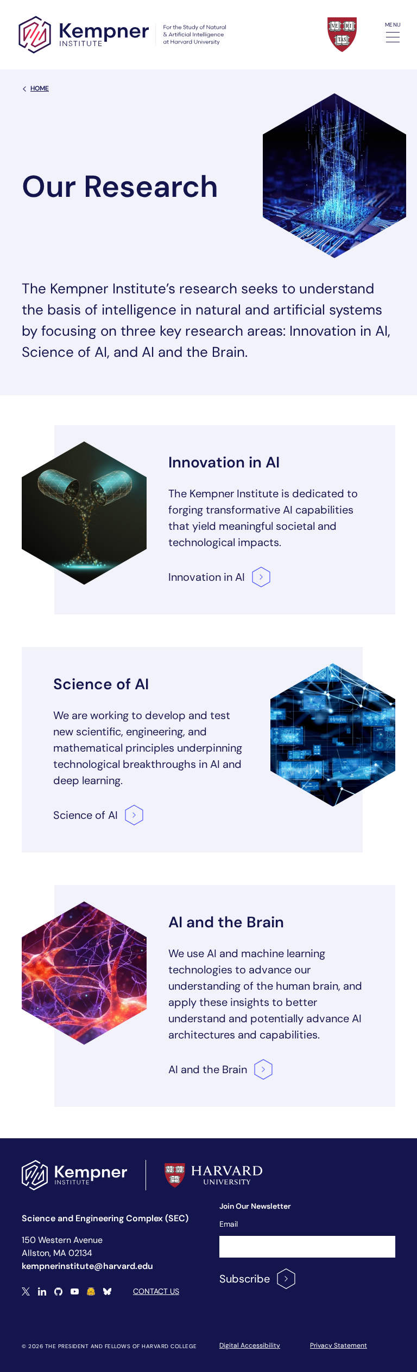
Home (39, 88)
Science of (85, 815)
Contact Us (156, 1291)
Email (228, 1224)
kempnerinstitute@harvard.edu (87, 1266)
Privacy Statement (338, 1345)
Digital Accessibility (249, 1345)
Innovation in (206, 577)
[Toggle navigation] (393, 37)
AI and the (207, 1069)
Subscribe (244, 1279)
